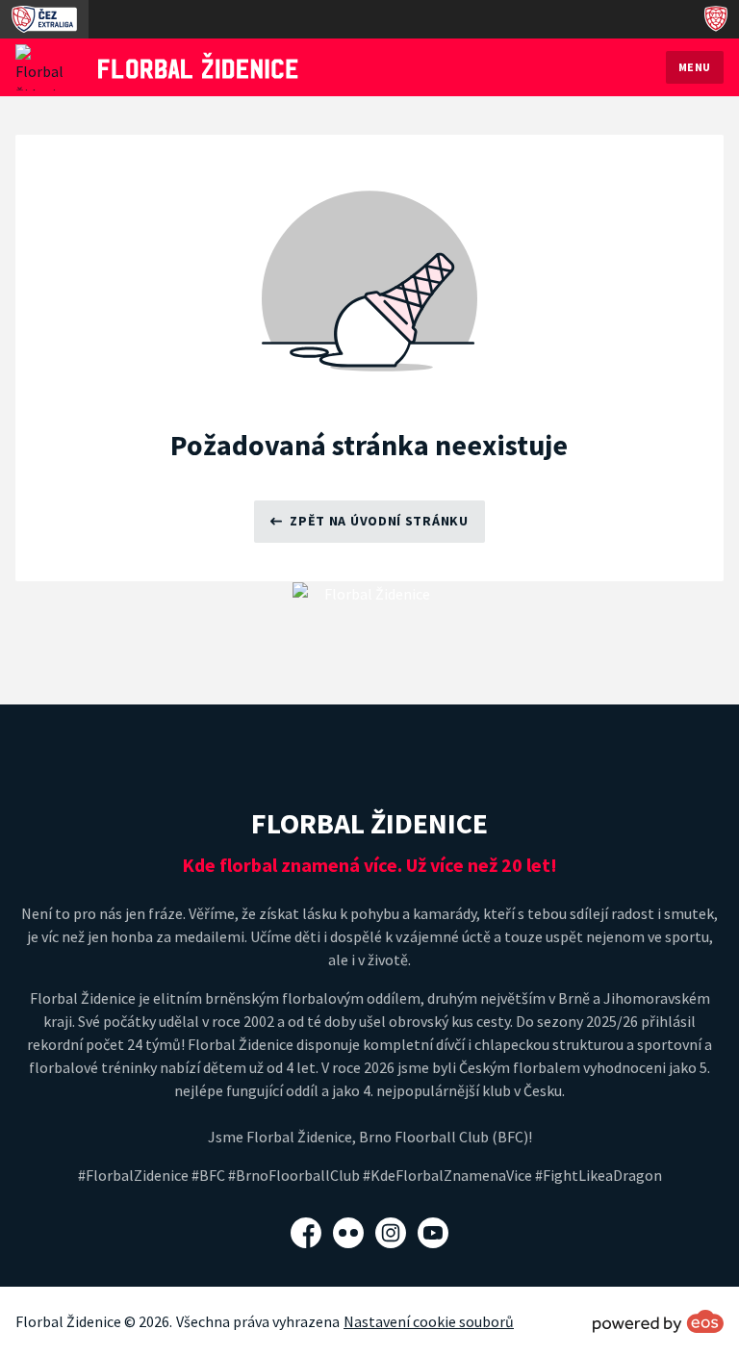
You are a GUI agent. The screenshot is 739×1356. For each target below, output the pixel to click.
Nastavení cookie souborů (429, 1321)
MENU (694, 67)
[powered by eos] (658, 1321)
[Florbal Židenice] (198, 65)
